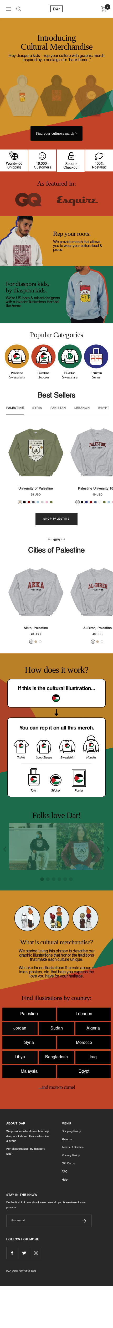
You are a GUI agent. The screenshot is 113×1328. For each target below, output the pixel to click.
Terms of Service (73, 1189)
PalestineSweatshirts (17, 375)
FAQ (65, 1213)
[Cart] (104, 9)
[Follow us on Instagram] (36, 1295)
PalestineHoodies (43, 375)
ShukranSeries (96, 375)
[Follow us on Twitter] (24, 1295)
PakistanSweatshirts (70, 375)
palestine (15, 408)
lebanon (82, 408)
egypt (103, 408)
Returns (67, 1181)
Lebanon (84, 1056)
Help (65, 1222)
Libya (20, 1099)
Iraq (93, 1099)
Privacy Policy (71, 1197)
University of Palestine (35, 488)
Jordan (19, 1070)
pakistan (58, 408)
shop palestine (56, 519)
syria (37, 408)
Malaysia (29, 1114)
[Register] (84, 1263)
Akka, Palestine (36, 628)
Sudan (56, 1070)
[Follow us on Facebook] (12, 1295)
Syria (29, 1085)
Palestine (29, 1056)
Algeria (93, 1070)
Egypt (84, 1114)
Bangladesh (56, 1099)
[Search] (18, 9)
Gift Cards (68, 1205)
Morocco (84, 1085)
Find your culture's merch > (56, 133)
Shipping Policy (71, 1173)
